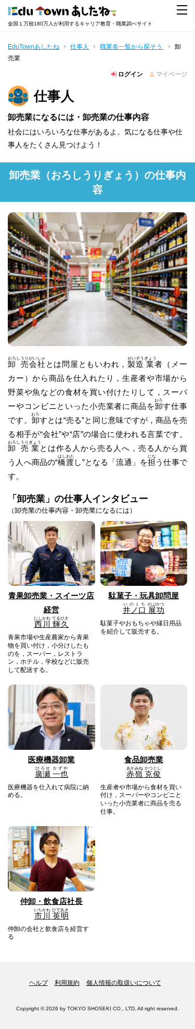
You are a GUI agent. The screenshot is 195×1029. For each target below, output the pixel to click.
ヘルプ (38, 982)
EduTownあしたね (33, 46)
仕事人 (79, 46)
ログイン (129, 74)
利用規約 (67, 982)
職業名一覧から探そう (132, 46)
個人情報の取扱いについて (123, 982)
